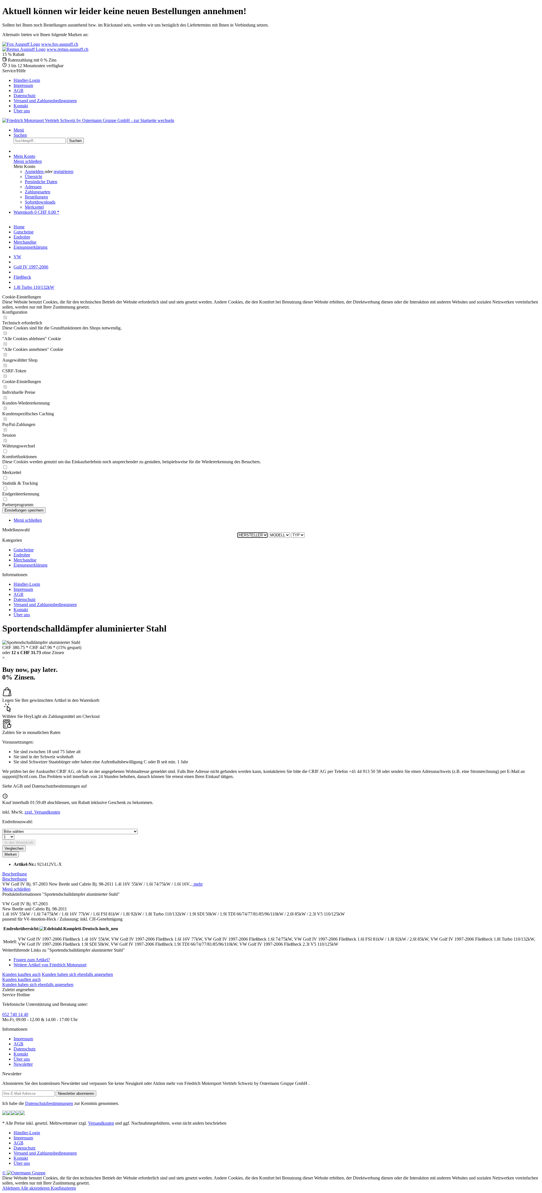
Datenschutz (25, 95)
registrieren (63, 171)
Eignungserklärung (30, 565)
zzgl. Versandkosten (42, 812)
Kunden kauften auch (21, 974)
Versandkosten (101, 1123)
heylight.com (99, 786)
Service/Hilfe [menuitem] (39, 90)
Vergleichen (14, 848)
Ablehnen (11, 1188)
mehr (198, 884)
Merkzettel (34, 207)
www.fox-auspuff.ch (59, 44)
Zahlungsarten (37, 191)
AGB (18, 90)
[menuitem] (277, 80)
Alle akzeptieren (36, 1188)
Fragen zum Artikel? (32, 959)
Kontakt (21, 105)
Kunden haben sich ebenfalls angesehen (77, 974)
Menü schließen (28, 161)
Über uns (22, 110)
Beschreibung (14, 873)
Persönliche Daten (41, 181)
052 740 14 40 (15, 1014)
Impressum (23, 85)
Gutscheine (24, 549)
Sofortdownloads (40, 202)
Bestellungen (36, 197)
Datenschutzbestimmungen (49, 1103)
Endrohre (22, 554)
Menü (19, 130)
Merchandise (25, 560)
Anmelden (35, 171)
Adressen (33, 186)
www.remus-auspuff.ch (67, 49)
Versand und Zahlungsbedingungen (45, 100)
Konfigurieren (63, 1188)
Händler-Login (27, 80)
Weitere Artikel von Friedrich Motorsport (50, 964)
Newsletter (23, 1064)
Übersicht (33, 176)
